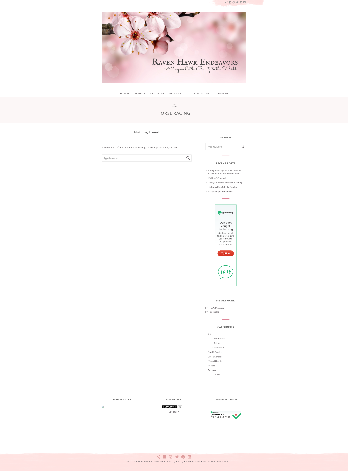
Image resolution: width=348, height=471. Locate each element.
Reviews (140, 93)
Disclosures (193, 461)
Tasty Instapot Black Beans (220, 191)
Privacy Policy (179, 93)
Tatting (217, 343)
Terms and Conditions (215, 461)
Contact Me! (202, 93)
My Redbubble (212, 311)
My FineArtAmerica (214, 307)
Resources (157, 93)
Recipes (124, 93)
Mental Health (215, 361)
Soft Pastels (219, 338)
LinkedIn (174, 411)
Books (217, 374)
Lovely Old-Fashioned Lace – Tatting (225, 182)
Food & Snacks (214, 352)
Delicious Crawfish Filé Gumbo (222, 187)
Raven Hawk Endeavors (150, 461)
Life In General (215, 356)
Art (209, 334)
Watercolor (219, 347)
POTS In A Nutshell (217, 177)
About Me (222, 93)
